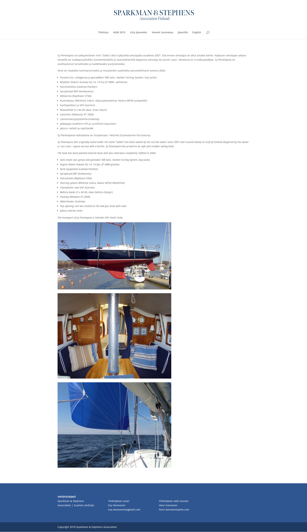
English (196, 32)
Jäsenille (183, 32)
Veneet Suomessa (162, 32)
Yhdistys (103, 32)
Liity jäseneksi (138, 32)
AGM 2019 (119, 32)
